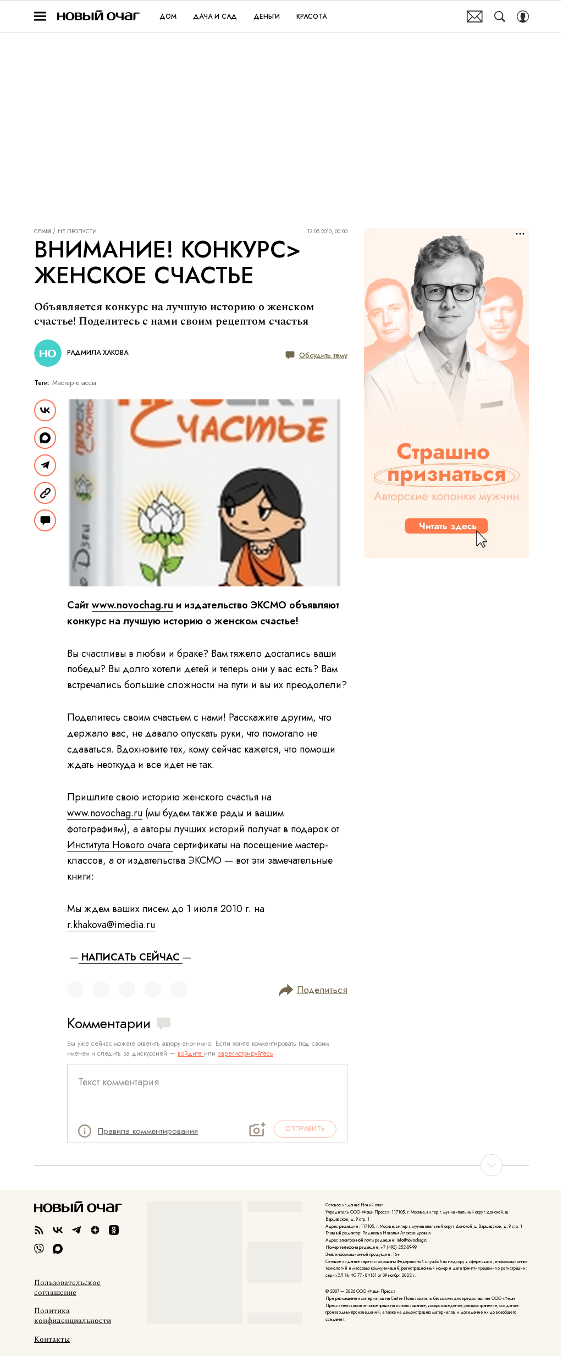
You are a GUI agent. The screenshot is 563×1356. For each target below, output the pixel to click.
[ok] (114, 1230)
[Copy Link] (45, 493)
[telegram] (76, 1230)
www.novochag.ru (132, 605)
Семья (42, 231)
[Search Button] (500, 16)
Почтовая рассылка (475, 16)
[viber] (39, 1249)
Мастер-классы (74, 383)
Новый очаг (98, 16)
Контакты (52, 1339)
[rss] (39, 1230)
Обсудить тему (323, 354)
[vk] (58, 1230)
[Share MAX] (45, 438)
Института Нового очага (120, 845)
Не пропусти (77, 231)
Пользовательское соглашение (67, 1288)
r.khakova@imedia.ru (111, 925)
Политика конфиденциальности (72, 1316)
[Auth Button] (523, 16)
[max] (58, 1249)
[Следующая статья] (281, 1165)
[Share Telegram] (45, 465)
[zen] (95, 1230)
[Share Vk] (45, 410)
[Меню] (40, 16)
